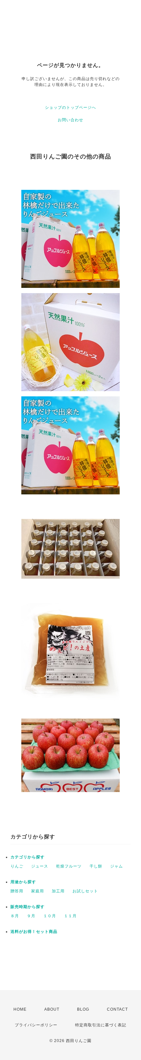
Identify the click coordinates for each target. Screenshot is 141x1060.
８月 (14, 916)
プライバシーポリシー (36, 1025)
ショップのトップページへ (70, 107)
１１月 (70, 916)
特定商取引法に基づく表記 (100, 1025)
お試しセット (85, 891)
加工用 (58, 891)
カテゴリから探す (27, 857)
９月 (31, 916)
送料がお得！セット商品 (33, 931)
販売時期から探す (27, 906)
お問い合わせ (70, 120)
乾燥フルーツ (69, 866)
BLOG (83, 1009)
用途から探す (23, 882)
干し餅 (96, 866)
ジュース (39, 866)
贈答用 (16, 891)
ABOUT (51, 1009)
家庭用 (37, 891)
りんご (16, 866)
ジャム (116, 866)
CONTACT (117, 1009)
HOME (20, 1009)
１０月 (49, 916)
